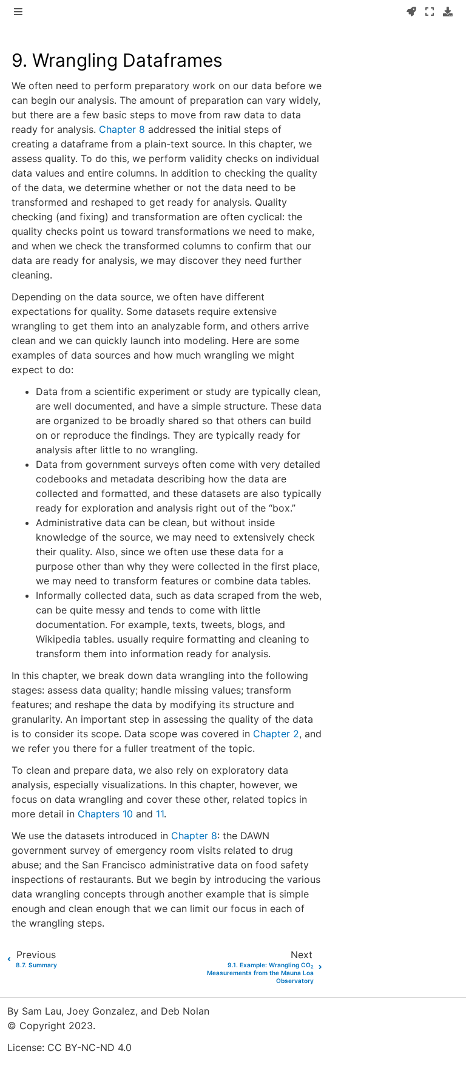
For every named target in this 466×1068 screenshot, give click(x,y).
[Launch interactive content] (411, 12)
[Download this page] (447, 12)
